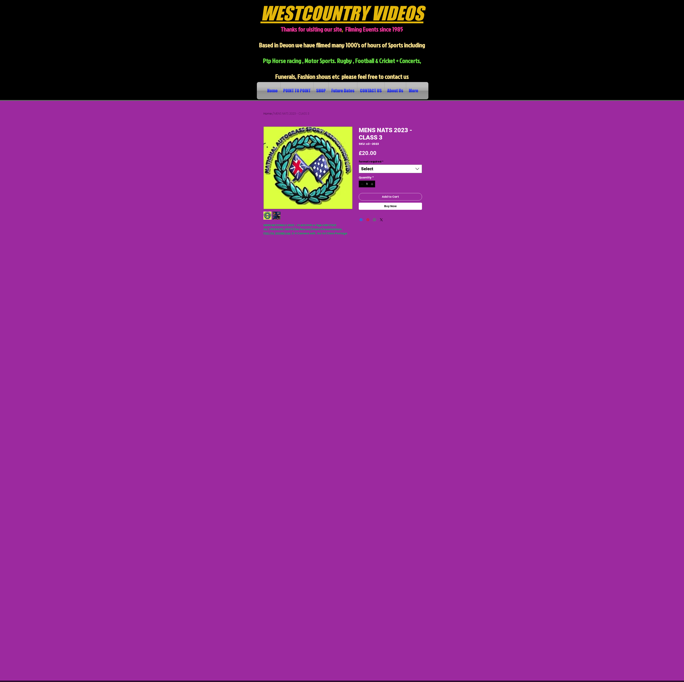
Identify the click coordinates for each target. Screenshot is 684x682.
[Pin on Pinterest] (368, 220)
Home (267, 114)
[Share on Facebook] (361, 220)
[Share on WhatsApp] (374, 220)
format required (371, 161)
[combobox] (390, 169)
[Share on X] (381, 220)
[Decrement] (361, 184)
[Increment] (372, 184)
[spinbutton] (367, 184)
